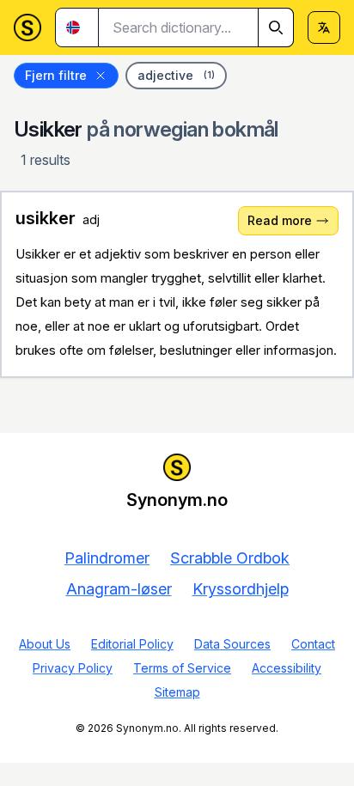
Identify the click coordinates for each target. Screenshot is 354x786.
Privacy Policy (73, 668)
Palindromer (107, 558)
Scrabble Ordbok (230, 558)
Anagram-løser (119, 589)
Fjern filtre (56, 75)
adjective (176, 75)
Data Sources (232, 644)
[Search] (276, 27)
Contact (313, 644)
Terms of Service (182, 668)
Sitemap (177, 692)
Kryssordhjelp (240, 589)
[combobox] (196, 27)
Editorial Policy (132, 644)
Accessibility (286, 668)
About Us (44, 644)
